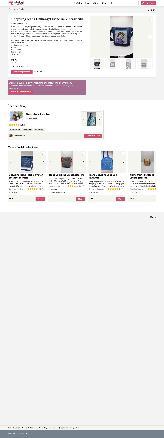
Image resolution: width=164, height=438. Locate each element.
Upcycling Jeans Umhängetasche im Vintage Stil (59, 428)
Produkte (78, 3)
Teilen (152, 10)
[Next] (150, 37)
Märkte (96, 3)
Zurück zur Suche (16, 9)
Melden (153, 217)
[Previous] (83, 118)
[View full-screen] (150, 18)
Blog (104, 3)
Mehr (93, 136)
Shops (87, 3)
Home (10, 428)
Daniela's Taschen (29, 428)
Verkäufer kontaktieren (21, 92)
